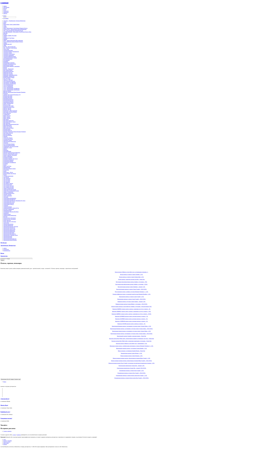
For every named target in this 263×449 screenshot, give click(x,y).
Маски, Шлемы (6, 118)
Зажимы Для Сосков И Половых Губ (11, 94)
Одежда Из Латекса (7, 137)
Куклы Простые (7, 113)
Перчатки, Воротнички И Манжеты (11, 152)
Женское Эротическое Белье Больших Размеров (14, 92)
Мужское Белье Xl (7, 130)
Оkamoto (5, 136)
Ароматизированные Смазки (10, 57)
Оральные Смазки (7, 140)
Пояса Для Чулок (7, 166)
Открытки (5, 142)
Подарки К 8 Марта (7, 157)
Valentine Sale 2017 (7, 44)
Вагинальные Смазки (8, 65)
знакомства (5, 12)
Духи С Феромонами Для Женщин (11, 88)
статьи (14, 434)
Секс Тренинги (6, 178)
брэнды (5, 8)
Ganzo (4, 25)
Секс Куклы (6, 177)
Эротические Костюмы (8, 232)
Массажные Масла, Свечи (9, 121)
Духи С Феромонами (8, 87)
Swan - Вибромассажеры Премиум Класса (13, 41)
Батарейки (5, 61)
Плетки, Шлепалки (7, 156)
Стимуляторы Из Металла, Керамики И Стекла (14, 200)
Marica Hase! (4, 405)
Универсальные (7, 214)
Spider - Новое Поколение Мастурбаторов (13, 40)
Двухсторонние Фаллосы (9, 81)
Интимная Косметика (8, 99)
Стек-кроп (5, 197)
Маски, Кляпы (6, 116)
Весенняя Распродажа (8, 71)
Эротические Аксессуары (9, 229)
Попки (4, 165)
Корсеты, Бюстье (7, 108)
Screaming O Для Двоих (8, 38)
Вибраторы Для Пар (8, 73)
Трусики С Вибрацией (8, 209)
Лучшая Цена (6, 114)
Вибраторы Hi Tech (7, 72)
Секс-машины (6, 182)
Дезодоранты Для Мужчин (9, 83)
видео (4, 9)
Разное (4, 171)
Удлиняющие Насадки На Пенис (11, 211)
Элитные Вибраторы (8, 225)
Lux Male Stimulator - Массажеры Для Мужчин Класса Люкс (17, 31)
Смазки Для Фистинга (8, 188)
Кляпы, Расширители (8, 103)
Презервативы (6, 167)
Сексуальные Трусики (8, 185)
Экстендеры (6, 222)
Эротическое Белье (7, 236)
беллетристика (6, 250)
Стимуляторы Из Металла (9, 199)
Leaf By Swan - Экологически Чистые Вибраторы (14, 29)
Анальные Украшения (8, 55)
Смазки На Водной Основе (9, 189)
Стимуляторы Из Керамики (9, 198)
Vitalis (4, 45)
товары (5, 6)
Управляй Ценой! (7, 210)
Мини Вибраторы (7, 125)
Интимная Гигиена (7, 98)
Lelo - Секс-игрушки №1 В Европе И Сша (13, 30)
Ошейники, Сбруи (7, 147)
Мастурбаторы (6, 123)
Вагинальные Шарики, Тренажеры (11, 66)
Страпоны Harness (7, 206)
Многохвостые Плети (8, 128)
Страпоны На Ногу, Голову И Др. (11, 208)
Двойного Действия (8, 79)
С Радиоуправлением (8, 176)
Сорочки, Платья (7, 194)
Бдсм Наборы (6, 60)
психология (6, 249)
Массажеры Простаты (8, 120)
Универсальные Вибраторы (9, 215)
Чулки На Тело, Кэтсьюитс (9, 217)
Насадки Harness (7, 134)
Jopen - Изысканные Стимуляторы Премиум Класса (15, 28)
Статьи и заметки (7, 431)
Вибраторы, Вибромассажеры (10, 75)
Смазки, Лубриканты (8, 192)
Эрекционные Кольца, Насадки (10, 226)
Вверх (4, 381)
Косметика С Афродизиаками (10, 110)
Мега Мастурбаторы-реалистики (11, 124)
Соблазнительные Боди (8, 193)
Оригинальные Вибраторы (9, 141)
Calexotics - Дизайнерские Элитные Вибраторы (14, 20)
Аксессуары (6, 49)
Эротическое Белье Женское (9, 238)
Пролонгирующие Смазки (9, 168)
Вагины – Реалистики (8, 68)
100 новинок (6, 7)
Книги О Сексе (6, 104)
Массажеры (6, 119)
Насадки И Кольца (7, 135)
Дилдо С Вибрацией (8, 86)
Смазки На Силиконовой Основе (11, 190)
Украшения (6, 213)
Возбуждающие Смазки (8, 77)
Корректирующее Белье (8, 107)
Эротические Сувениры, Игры (10, 235)
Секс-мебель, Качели (8, 183)
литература (5, 11)
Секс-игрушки (6, 179)
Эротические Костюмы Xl (9, 233)
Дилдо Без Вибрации (8, 84)
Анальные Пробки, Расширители (11, 51)
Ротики (5, 174)
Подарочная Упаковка (8, 160)
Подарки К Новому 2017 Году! (10, 158)
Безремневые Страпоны (8, 62)
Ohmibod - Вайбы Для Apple (9, 35)
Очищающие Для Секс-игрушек (10, 146)
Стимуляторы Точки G (8, 204)
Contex (4, 22)
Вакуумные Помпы (7, 70)
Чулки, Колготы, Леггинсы (9, 221)
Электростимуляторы (8, 224)
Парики (5, 148)
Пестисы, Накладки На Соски (10, 153)
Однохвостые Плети (8, 139)
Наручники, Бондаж (8, 132)
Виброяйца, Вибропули (8, 76)
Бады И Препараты (7, 59)
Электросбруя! (5, 399)
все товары (5, 18)
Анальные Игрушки (8, 50)
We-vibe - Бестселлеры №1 (9, 46)
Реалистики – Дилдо (8, 172)
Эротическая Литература (9, 227)
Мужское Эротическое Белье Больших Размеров (14, 131)
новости (5, 13)
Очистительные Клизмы (9, 145)
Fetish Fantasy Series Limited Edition (11, 24)
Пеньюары (5, 150)
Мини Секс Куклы (7, 126)
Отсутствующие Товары (9, 144)
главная (4, 2)
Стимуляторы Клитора (8, 203)
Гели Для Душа (6, 78)
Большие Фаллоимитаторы (9, 63)
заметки (19, 434)
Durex (4, 23)
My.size (5, 34)
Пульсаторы (6, 169)
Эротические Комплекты (9, 230)
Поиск (4, 15)
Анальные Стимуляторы (9, 54)
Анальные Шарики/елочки (9, 56)
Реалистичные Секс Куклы (9, 173)
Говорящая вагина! (6, 418)
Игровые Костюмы (7, 96)
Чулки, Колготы (7, 220)
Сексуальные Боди (7, 184)
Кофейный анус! (5, 412)
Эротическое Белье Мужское (10, 240)
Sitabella (5, 39)
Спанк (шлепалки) (7, 195)
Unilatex (5, 43)
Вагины (5, 67)
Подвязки (5, 163)
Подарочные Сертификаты (9, 162)
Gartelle (5, 27)
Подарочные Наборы (8, 161)
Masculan (5, 33)
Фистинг (5, 216)
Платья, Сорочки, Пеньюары (10, 155)
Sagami (5, 36)
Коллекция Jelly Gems (8, 105)
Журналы (5, 93)
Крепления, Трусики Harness (10, 112)
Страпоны (5, 205)
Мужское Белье (6, 129)
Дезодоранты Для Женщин (9, 82)
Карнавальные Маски (8, 102)
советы (5, 248)
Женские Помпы (7, 91)
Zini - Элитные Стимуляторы (10, 47)
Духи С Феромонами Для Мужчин (11, 89)
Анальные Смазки (7, 52)
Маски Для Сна (7, 115)
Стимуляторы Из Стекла (9, 201)
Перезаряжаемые (7, 151)
